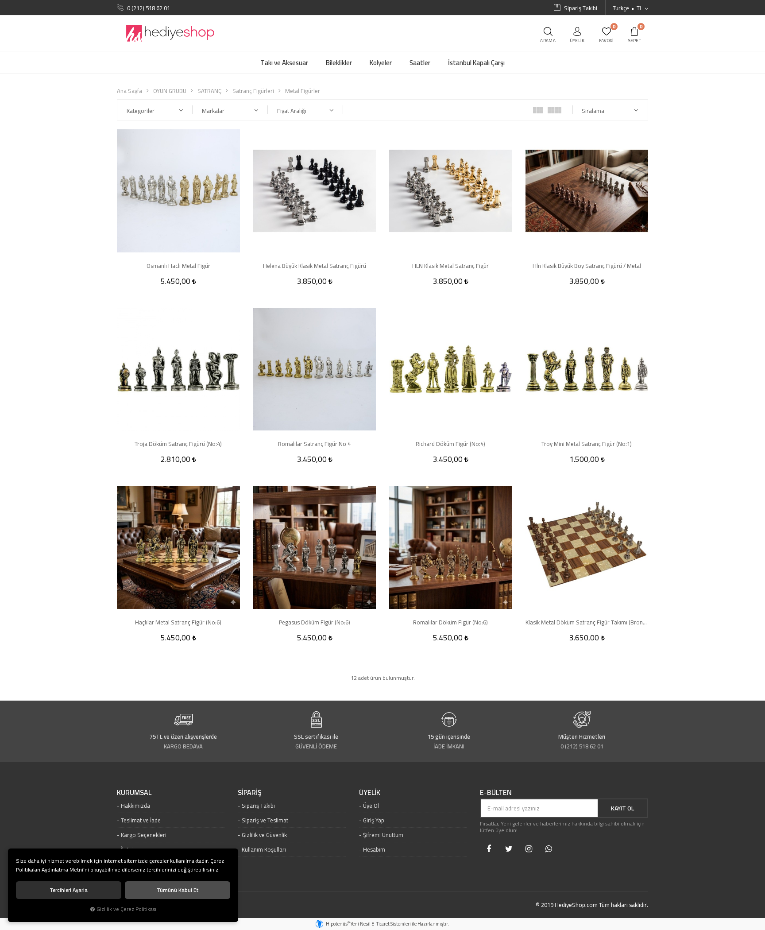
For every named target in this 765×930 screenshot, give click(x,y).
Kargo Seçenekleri (143, 834)
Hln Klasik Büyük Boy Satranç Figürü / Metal (587, 265)
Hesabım (374, 849)
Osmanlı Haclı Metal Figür (178, 265)
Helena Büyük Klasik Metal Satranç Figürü (314, 265)
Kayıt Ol (622, 808)
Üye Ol (371, 805)
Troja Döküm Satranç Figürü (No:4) (178, 443)
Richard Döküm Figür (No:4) (450, 443)
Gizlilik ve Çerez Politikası (126, 909)
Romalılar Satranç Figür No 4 (314, 443)
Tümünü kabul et (177, 890)
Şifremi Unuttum (383, 834)
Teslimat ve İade (141, 820)
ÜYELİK (369, 793)
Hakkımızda (135, 805)
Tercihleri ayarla (69, 890)
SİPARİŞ (250, 793)
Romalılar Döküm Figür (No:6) (450, 622)
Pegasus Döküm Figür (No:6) (314, 622)
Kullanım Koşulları (264, 849)
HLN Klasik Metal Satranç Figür (450, 265)
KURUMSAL (134, 793)
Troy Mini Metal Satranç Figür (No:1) (586, 443)
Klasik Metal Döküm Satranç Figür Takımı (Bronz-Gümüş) (587, 622)
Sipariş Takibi (258, 805)
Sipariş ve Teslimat (265, 820)
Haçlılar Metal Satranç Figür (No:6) (178, 622)
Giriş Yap (373, 820)
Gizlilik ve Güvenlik (264, 834)
